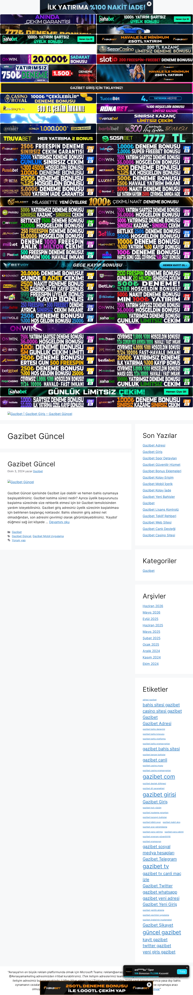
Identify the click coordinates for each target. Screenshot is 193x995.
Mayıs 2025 (151, 632)
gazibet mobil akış (171, 822)
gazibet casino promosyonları (157, 770)
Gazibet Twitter (158, 885)
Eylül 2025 (150, 619)
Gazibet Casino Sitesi (159, 535)
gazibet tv (156, 866)
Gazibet (17, 532)
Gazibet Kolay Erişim (158, 477)
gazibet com (159, 776)
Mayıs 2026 (151, 612)
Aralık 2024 (151, 651)
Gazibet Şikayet (158, 925)
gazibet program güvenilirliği (157, 836)
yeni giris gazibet (159, 951)
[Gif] (96, 201)
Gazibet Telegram (160, 858)
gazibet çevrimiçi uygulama (156, 915)
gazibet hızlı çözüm (152, 807)
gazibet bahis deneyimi (154, 729)
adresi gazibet (150, 700)
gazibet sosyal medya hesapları (158, 849)
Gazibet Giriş (152, 452)
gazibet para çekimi (174, 832)
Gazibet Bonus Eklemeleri (162, 471)
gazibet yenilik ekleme (153, 910)
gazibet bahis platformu (154, 739)
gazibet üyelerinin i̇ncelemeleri (157, 920)
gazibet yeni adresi (161, 898)
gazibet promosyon (152, 841)
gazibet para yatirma (153, 832)
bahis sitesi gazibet (161, 704)
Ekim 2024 (151, 664)
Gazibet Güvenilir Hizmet (161, 465)
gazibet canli (155, 759)
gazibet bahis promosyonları (156, 743)
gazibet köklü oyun (152, 822)
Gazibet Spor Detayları (160, 458)
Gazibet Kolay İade (157, 490)
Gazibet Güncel (31, 464)
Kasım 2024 (152, 657)
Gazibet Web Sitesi (157, 522)
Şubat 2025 (151, 638)
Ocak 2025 (151, 644)
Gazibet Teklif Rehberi (159, 516)
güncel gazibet (162, 932)
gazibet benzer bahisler (154, 754)
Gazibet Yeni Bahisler (159, 497)
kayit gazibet (155, 939)
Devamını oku (59, 522)
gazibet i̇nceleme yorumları (155, 812)
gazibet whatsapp (160, 891)
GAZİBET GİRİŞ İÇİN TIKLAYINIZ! (96, 88)
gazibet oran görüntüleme (155, 827)
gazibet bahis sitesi (161, 748)
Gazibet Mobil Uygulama (48, 536)
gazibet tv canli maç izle (162, 876)
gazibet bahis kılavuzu (153, 734)
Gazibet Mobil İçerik (158, 484)
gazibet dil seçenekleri (154, 788)
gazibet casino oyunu (153, 765)
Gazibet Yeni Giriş (160, 904)
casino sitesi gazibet (162, 711)
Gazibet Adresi (154, 445)
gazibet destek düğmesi (154, 783)
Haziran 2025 (153, 625)
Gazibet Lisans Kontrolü (161, 509)
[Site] (48, 149)
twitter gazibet (157, 945)
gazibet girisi (159, 794)
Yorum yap (19, 540)
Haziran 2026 (153, 606)
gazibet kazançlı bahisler (155, 817)
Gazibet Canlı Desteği (159, 529)
